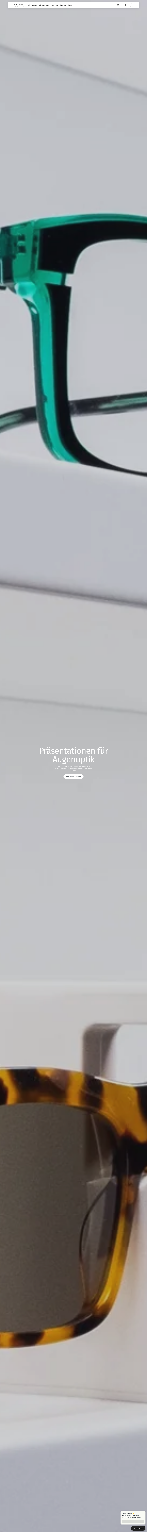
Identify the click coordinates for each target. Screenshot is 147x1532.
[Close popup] (143, 1513)
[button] (125, 5)
